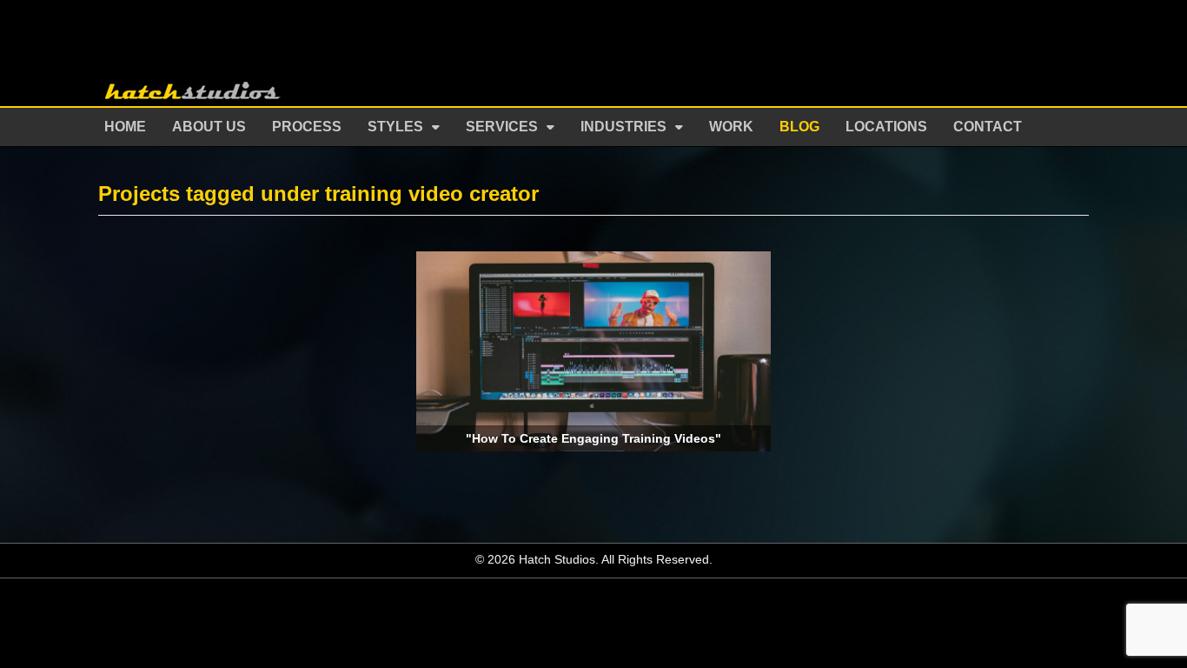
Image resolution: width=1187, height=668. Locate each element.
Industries (623, 126)
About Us (209, 126)
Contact (987, 126)
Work (731, 126)
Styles (395, 126)
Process (307, 126)
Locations (886, 126)
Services (502, 126)
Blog (799, 126)
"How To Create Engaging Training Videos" (593, 438)
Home (125, 126)
